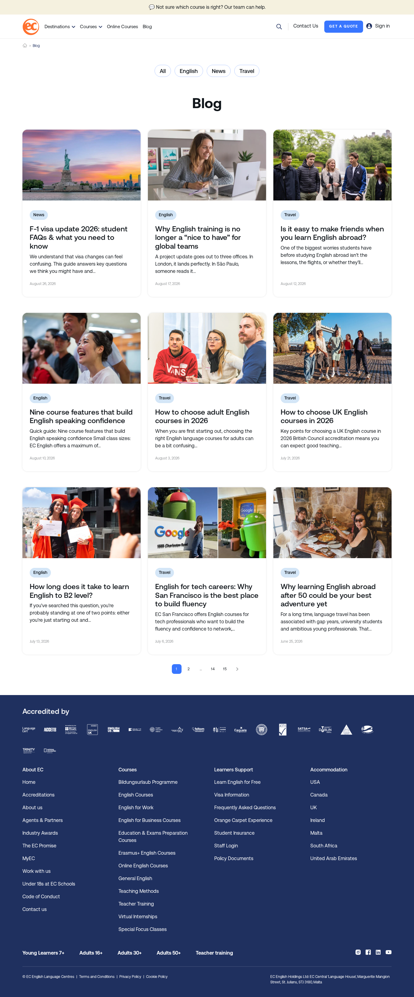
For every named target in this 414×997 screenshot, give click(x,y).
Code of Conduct (41, 896)
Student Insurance (234, 833)
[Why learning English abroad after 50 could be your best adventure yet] (332, 522)
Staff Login (226, 846)
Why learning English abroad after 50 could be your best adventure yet (328, 595)
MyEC (28, 858)
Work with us (36, 871)
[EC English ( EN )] (30, 26)
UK (313, 807)
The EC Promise (39, 846)
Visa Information (231, 795)
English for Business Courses (150, 820)
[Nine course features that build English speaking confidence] (81, 348)
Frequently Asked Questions (245, 807)
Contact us (34, 909)
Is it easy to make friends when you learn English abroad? (332, 233)
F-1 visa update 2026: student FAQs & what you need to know (79, 238)
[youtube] (389, 952)
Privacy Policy (130, 977)
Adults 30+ (130, 953)
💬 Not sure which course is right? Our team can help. (207, 7)
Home (24, 45)
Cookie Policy (157, 977)
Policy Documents (233, 858)
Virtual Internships (138, 916)
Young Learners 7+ (43, 953)
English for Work (136, 807)
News (218, 71)
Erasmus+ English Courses (147, 853)
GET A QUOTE (343, 26)
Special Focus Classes (143, 929)
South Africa (323, 846)
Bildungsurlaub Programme (148, 782)
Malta (316, 833)
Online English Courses (143, 866)
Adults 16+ (90, 953)
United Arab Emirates (333, 858)
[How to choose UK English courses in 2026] (332, 348)
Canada (319, 795)
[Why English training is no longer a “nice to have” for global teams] (207, 165)
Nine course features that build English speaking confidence (81, 416)
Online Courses (122, 26)
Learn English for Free (237, 782)
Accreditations (38, 795)
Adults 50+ (169, 953)
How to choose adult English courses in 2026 (202, 416)
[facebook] (368, 952)
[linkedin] (378, 952)
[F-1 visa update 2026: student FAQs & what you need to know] (81, 165)
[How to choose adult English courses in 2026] (207, 348)
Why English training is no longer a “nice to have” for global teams (198, 238)
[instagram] (358, 952)
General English (135, 878)
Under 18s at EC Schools (48, 884)
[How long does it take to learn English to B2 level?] (81, 522)
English (189, 71)
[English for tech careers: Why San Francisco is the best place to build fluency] (207, 522)
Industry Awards (40, 833)
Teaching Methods (139, 891)
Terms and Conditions (97, 977)
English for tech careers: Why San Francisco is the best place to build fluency (207, 595)
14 (213, 669)
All (163, 71)
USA (315, 782)
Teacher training (214, 953)
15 (225, 669)
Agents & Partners (42, 820)
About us (32, 807)
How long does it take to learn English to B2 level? (79, 591)
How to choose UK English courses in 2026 (324, 416)
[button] (279, 27)
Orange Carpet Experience (243, 820)
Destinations (57, 26)
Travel (246, 71)
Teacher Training (136, 904)
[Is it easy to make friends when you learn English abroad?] (332, 165)
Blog (147, 26)
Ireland (317, 820)
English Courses (136, 795)
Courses (88, 26)
